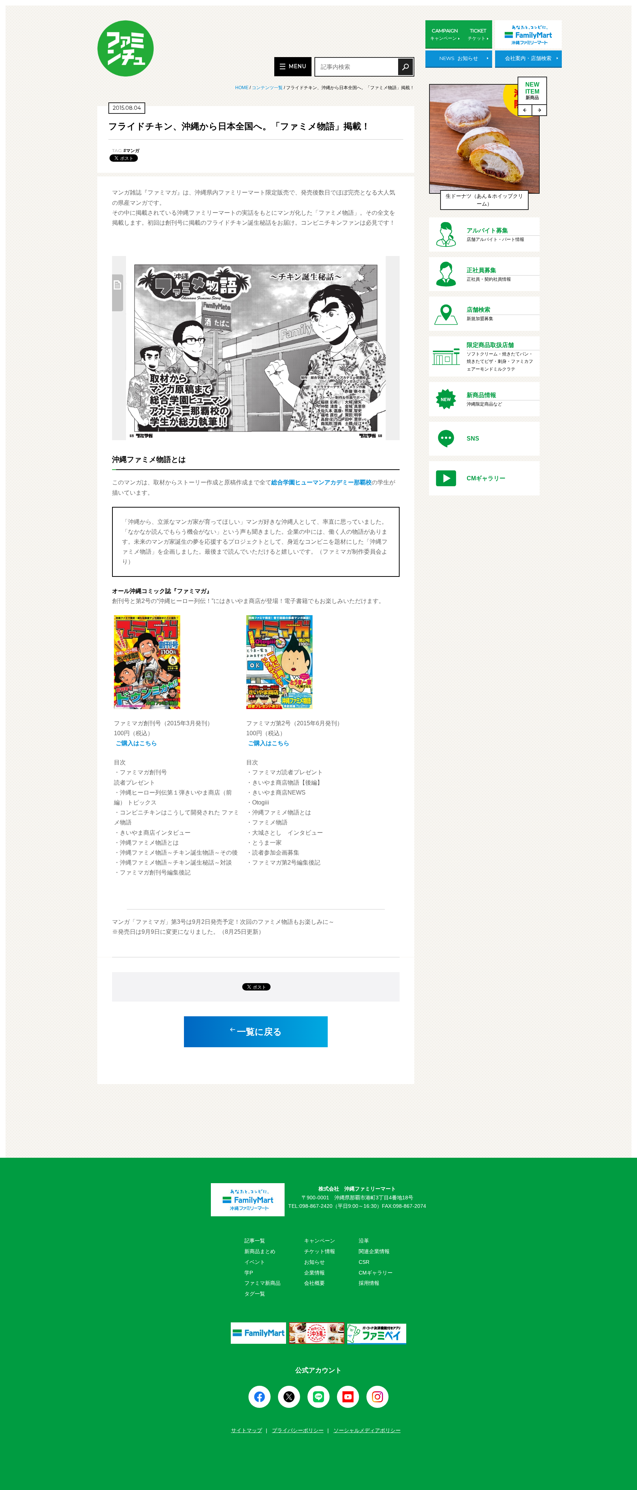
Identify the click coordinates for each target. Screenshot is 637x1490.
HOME (242, 87)
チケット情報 (319, 1251)
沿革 (364, 1241)
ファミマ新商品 (262, 1283)
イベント (254, 1262)
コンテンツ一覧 (267, 87)
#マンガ (131, 150)
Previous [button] (525, 110)
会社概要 (314, 1283)
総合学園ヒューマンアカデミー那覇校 (321, 482)
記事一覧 (254, 1241)
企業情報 (314, 1273)
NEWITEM (532, 90)
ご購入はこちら (136, 743)
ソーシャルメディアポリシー (367, 1430)
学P (248, 1273)
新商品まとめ (259, 1251)
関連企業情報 (374, 1251)
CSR (364, 1262)
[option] (484, 150)
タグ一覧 (254, 1294)
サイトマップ (246, 1430)
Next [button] (539, 110)
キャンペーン (319, 1241)
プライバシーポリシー (298, 1430)
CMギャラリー (376, 1273)
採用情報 (369, 1283)
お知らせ (314, 1262)
